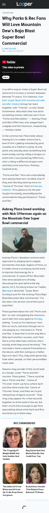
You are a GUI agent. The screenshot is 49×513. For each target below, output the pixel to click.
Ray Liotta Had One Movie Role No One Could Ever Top (35, 453)
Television (7, 13)
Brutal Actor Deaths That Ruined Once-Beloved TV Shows (35, 489)
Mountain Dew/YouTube (36, 250)
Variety (38, 318)
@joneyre (7, 290)
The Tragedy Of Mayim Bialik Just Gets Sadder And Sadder (11, 454)
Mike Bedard (10, 49)
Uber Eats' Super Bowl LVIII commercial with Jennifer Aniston (23, 100)
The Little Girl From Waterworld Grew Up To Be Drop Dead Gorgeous (12, 490)
